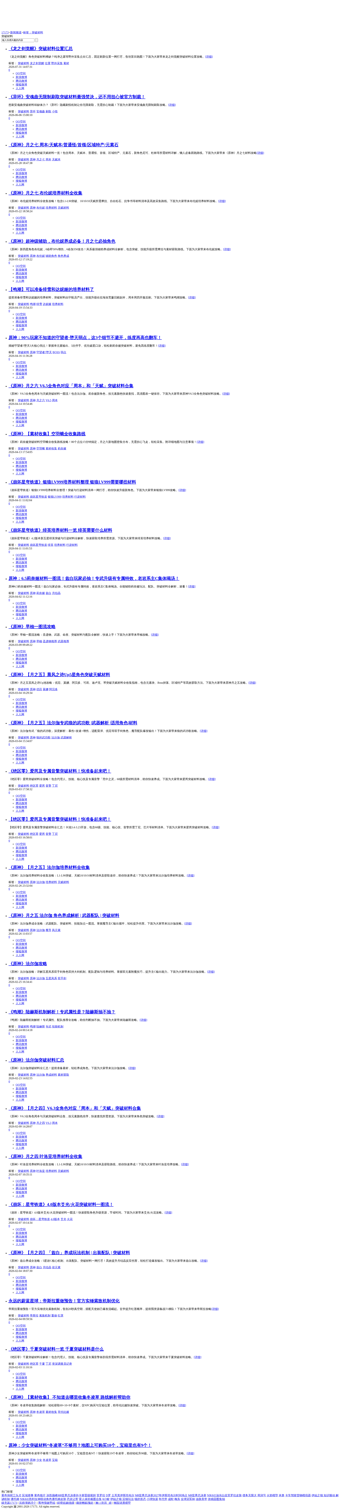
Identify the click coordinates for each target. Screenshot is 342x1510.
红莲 (60, 1315)
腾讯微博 (21, 80)
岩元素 (56, 1267)
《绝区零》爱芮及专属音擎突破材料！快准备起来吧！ (60, 771)
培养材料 (51, 207)
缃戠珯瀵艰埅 (122, 1502)
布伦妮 (40, 207)
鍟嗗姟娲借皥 (65, 1502)
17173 (5, 32)
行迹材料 (80, 496)
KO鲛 (106, 1499)
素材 (66, 63)
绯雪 (39, 304)
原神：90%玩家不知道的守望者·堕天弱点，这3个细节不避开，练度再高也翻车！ (85, 337)
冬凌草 (40, 1411)
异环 (33, 111)
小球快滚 (152, 1499)
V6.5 (48, 400)
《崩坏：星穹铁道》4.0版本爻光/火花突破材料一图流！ (61, 1204)
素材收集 (51, 448)
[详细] (209, 56)
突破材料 (23, 63)
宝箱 (55, 1459)
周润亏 (261, 1495)
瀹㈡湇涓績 (103, 1502)
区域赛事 (27, 1495)
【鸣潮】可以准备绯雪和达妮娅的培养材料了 (51, 289)
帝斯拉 (34, 1315)
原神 (33, 159)
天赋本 (56, 159)
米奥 (281, 1495)
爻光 (63, 1219)
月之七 (40, 159)
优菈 (39, 689)
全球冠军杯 (188, 1499)
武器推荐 (63, 641)
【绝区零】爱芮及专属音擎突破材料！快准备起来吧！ (60, 819)
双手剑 (62, 978)
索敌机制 (45, 1315)
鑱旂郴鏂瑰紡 (84, 1502)
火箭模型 (272, 1495)
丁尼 (55, 785)
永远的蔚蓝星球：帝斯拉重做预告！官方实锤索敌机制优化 (64, 1301)
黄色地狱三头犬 (11, 1495)
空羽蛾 (40, 448)
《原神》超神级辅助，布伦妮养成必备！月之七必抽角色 (62, 241)
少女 (39, 1459)
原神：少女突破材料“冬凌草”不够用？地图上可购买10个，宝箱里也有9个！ (80, 1445)
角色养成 (63, 255)
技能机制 (57, 1026)
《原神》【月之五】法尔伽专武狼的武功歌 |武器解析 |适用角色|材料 (73, 722)
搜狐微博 (21, 84)
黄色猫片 (40, 1495)
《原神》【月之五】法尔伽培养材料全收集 (49, 867)
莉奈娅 (62, 448)
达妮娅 (47, 304)
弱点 (63, 352)
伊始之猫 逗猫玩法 (122, 1499)
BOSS (56, 352)
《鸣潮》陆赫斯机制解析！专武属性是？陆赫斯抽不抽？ (62, 1012)
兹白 (48, 593)
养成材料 (51, 1074)
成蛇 (171, 1499)
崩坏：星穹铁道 (40, 1219)
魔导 (48, 930)
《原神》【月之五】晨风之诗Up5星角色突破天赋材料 (59, 674)
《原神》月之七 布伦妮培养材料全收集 (45, 193)
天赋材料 (63, 207)
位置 (48, 63)
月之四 (40, 1122)
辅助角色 (51, 255)
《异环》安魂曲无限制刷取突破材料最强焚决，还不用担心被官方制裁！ (77, 96)
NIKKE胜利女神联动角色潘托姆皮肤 (43, 1499)
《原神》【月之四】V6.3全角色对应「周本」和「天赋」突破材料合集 (75, 1108)
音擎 (48, 785)
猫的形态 (140, 1499)
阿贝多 (53, 689)
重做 (54, 1315)
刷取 (48, 111)
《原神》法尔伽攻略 (28, 963)
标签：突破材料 (33, 32)
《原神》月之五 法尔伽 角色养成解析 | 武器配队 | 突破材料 (64, 915)
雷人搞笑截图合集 (90, 1499)
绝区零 (34, 785)
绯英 (50, 544)
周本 (48, 159)
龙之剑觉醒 (37, 63)
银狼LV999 (54, 496)
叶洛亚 (40, 1170)
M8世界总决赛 (197, 1495)
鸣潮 (33, 304)
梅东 (177, 1499)
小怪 (55, 111)
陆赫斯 (40, 1026)
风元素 (56, 930)
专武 (48, 1026)
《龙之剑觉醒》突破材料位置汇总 (41, 48)
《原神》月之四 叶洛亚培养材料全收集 (45, 1156)
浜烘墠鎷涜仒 (27, 1502)
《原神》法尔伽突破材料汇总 (36, 1060)
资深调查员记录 (62, 1363)
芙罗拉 (101, 1495)
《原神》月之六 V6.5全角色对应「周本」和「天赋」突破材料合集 (71, 385)
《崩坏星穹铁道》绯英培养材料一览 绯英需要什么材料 (60, 530)
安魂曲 (40, 111)
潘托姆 (15, 1499)
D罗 (108, 1495)
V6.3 (48, 1122)
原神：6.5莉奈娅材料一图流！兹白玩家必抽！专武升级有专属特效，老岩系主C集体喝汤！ (94, 578)
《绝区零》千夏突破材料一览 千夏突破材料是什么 (56, 1349)
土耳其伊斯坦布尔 (123, 1495)
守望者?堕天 (44, 352)
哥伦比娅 (63, 1411)
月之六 (40, 400)
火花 (70, 1219)
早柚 (39, 641)
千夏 (42, 1363)
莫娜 (45, 689)
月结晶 (56, 593)
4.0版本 (55, 1219)
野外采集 (57, 63)
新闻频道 (16, 32)
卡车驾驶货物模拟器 (298, 1495)
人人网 (20, 88)
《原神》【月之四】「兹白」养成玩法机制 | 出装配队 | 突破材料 (69, 1252)
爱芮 (42, 785)
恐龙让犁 (72, 1499)
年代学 (163, 1499)
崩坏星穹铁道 (38, 496)
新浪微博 (21, 77)
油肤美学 (201, 1499)
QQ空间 (21, 73)
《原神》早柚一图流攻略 (32, 626)
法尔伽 (55, 737)
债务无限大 (249, 1495)
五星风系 (51, 978)
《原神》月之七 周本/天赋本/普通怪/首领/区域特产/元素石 (63, 144)
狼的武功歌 (43, 737)
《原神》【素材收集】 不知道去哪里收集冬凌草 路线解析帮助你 (69, 1397)
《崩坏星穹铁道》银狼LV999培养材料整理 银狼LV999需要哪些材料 (72, 482)
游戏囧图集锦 (216, 1499)
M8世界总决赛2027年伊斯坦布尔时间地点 (161, 1495)
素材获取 (63, 1074)
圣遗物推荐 (50, 641)
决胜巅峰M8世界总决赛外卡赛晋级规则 (71, 1495)
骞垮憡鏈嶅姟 (46, 1502)
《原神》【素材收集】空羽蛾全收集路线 (47, 433)
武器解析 (66, 737)
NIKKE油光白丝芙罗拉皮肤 (224, 1495)
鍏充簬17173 (9, 1502)
